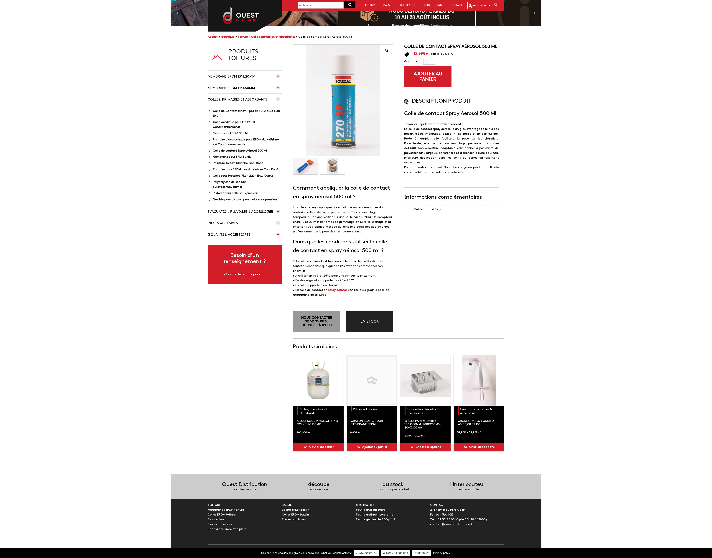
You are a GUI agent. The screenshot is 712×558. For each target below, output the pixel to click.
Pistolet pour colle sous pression (235, 193)
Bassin (388, 5)
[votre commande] (495, 5)
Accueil (213, 36)
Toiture (370, 5)
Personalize (421, 552)
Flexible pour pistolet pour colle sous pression (245, 199)
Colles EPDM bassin (295, 514)
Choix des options (428, 447)
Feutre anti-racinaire (370, 509)
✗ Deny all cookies (395, 552)
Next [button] (533, 13)
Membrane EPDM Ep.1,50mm (231, 88)
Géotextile (407, 5)
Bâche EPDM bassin (295, 509)
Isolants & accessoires (229, 235)
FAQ (439, 5)
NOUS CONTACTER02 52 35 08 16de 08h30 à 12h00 (316, 321)
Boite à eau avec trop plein (227, 529)
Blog (426, 5)
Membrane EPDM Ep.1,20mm (231, 76)
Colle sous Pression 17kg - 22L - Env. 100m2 (243, 175)
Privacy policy (441, 552)
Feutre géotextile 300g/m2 (375, 519)
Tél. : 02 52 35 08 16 (444, 519)
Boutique (228, 36)
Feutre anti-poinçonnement (376, 514)
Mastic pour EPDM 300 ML (231, 133)
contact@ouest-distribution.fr (451, 524)
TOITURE (214, 505)
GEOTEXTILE (365, 505)
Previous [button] (178, 13)
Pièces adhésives (223, 223)
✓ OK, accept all (366, 552)
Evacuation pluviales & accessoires (241, 212)
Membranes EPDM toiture (226, 509)
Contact (456, 5)
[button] (349, 4)
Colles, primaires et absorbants (273, 36)
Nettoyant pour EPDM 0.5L (232, 156)
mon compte (481, 5)
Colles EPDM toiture (222, 514)
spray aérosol (337, 290)
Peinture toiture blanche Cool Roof (238, 163)
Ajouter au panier (428, 77)
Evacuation (216, 519)
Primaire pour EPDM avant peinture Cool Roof (245, 169)
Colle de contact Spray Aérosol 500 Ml (240, 150)
